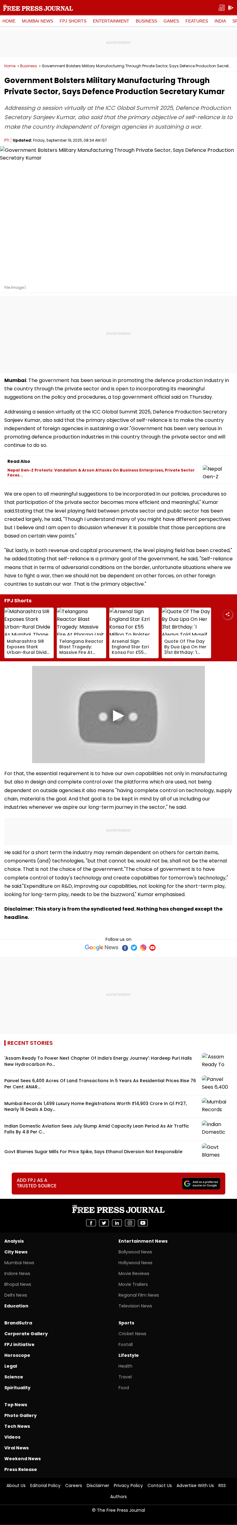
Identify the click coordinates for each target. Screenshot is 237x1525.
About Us (16, 1485)
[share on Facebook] (91, 1223)
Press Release (20, 1469)
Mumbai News (37, 21)
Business (146, 21)
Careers (73, 1485)
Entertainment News (143, 1241)
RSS (222, 1485)
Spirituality (17, 1388)
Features (196, 21)
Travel (125, 1377)
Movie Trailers (133, 1284)
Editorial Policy (45, 1485)
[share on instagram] (130, 1223)
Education (16, 1306)
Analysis (14, 1241)
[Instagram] (143, 948)
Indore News (17, 1273)
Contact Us (160, 1485)
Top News (15, 1405)
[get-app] (231, 8)
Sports (126, 1323)
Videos (12, 1437)
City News (15, 1252)
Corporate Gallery (26, 1334)
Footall (125, 1344)
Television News (135, 1306)
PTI (6, 140)
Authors (118, 1497)
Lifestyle (128, 1355)
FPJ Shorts (73, 21)
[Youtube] (152, 948)
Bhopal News (17, 1284)
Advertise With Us (195, 1485)
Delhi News (15, 1295)
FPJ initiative (19, 1344)
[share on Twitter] (104, 1223)
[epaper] (221, 8)
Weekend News (22, 1459)
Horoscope (17, 1355)
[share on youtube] (143, 1223)
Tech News (17, 1426)
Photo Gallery (20, 1415)
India (220, 21)
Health (125, 1366)
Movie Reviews (133, 1273)
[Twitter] (134, 948)
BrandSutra (18, 1323)
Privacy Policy (128, 1485)
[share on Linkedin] (117, 1223)
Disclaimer (98, 1485)
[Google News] (101, 948)
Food (123, 1388)
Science (13, 1377)
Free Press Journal (38, 8)
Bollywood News (135, 1252)
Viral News (16, 1448)
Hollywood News (135, 1263)
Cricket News (132, 1334)
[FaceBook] (125, 948)
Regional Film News (138, 1295)
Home (8, 21)
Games (171, 21)
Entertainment (111, 21)
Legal (10, 1366)
